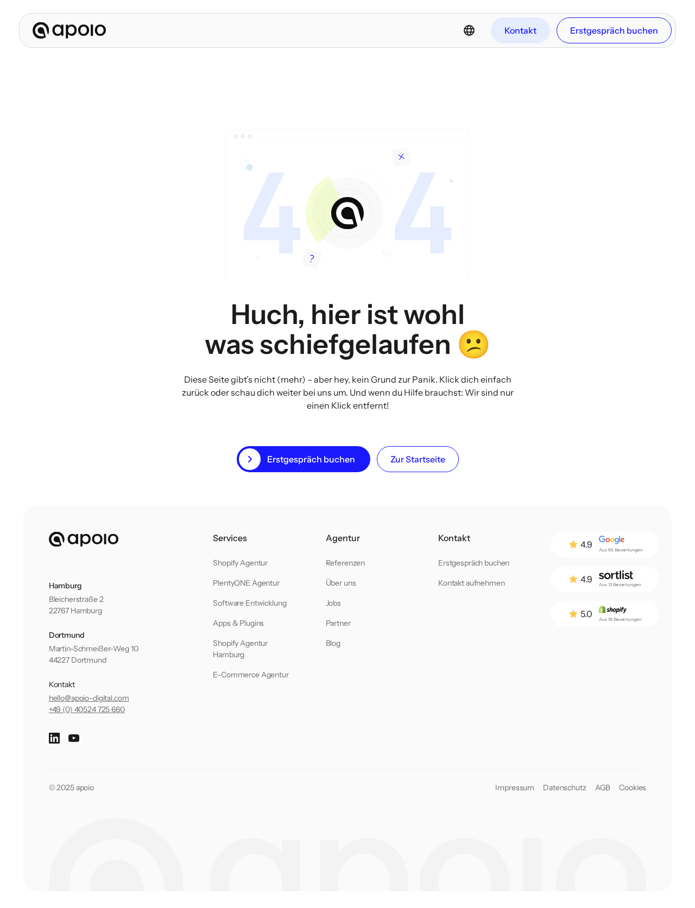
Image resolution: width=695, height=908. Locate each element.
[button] (469, 30)
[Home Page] (69, 30)
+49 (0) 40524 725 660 (87, 709)
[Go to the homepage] (83, 539)
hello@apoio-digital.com (89, 698)
